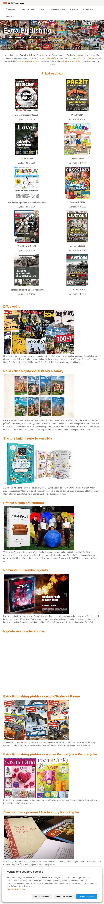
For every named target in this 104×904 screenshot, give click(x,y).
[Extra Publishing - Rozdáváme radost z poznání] (14, 3)
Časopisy (11, 9)
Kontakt (88, 9)
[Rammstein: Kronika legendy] (36, 593)
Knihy (42, 9)
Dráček (91, 58)
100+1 (79, 58)
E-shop (74, 9)
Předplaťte (51, 58)
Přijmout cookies (86, 896)
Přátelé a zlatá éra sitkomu (23, 503)
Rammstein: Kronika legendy (25, 570)
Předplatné (58, 9)
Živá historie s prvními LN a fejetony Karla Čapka (41, 812)
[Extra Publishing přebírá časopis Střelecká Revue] (36, 720)
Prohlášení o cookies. (16, 889)
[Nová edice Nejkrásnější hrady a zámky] (39, 396)
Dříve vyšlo (11, 306)
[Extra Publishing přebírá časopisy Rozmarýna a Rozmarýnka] (36, 778)
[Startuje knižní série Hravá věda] (39, 463)
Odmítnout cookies (64, 896)
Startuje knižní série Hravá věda (27, 438)
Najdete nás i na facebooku (24, 631)
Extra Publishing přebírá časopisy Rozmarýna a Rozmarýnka (50, 754)
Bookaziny (28, 9)
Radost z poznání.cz (72, 61)
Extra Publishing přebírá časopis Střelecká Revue (41, 696)
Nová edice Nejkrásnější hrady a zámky (33, 371)
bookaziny (26, 61)
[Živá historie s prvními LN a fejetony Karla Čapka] (39, 837)
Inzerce (10, 16)
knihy (35, 61)
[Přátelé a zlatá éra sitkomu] (39, 528)
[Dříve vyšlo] (39, 332)
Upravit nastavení (41, 896)
